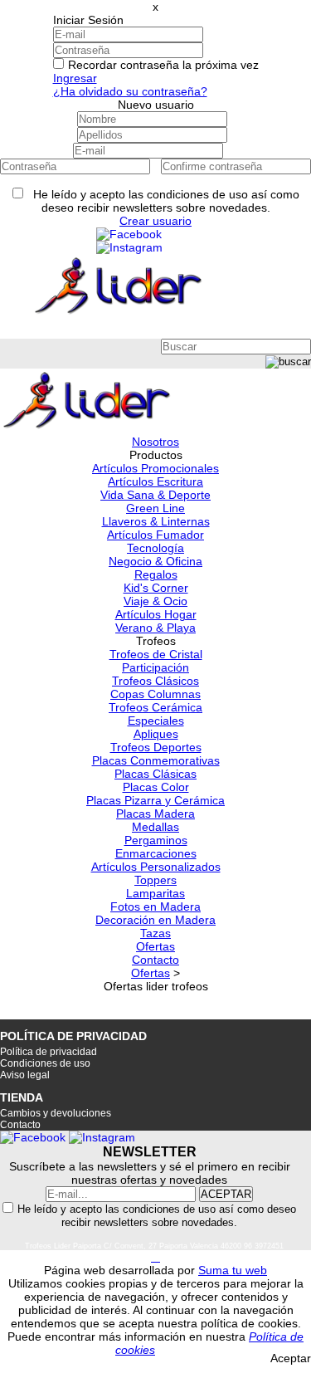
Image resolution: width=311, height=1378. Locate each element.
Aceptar (290, 1358)
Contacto (20, 1125)
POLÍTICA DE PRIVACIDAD (73, 1036)
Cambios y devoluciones (55, 1113)
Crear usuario (155, 220)
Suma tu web (232, 1270)
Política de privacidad (48, 1052)
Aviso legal (25, 1075)
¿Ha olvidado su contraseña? (130, 91)
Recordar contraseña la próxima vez (163, 64)
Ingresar (75, 78)
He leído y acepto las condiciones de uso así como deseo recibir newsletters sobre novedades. (156, 1216)
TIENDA (21, 1097)
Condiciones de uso (45, 1063)
